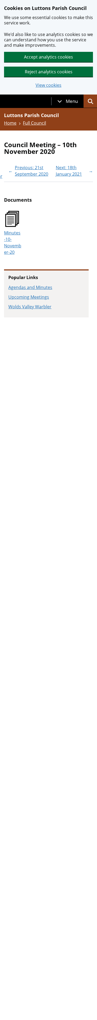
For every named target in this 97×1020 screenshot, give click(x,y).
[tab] (67, 101)
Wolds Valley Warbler (29, 307)
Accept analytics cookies (48, 57)
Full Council (34, 123)
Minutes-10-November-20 (12, 242)
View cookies (48, 85)
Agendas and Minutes (30, 287)
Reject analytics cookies (48, 72)
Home (10, 123)
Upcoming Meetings (28, 297)
